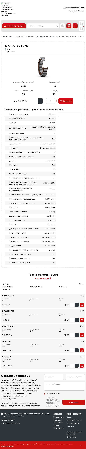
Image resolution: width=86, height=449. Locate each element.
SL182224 (6, 341)
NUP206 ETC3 (8, 296)
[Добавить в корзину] (82, 305)
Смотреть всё (43, 278)
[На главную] (9, 9)
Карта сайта (71, 437)
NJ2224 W (6, 357)
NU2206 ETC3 (8, 311)
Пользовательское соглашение (74, 433)
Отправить (73, 402)
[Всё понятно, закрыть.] (80, 445)
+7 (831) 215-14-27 (78, 11)
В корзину (66, 101)
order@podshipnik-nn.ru (75, 8)
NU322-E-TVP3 (8, 326)
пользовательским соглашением (52, 399)
